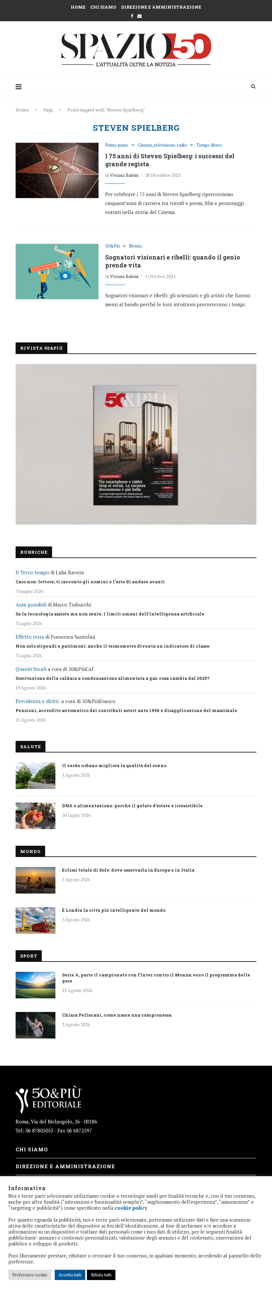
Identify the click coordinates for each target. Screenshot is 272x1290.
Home (78, 7)
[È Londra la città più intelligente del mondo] (35, 920)
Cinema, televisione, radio (162, 145)
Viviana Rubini (124, 175)
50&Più (112, 246)
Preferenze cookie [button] (29, 1275)
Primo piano (116, 145)
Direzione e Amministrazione (161, 7)
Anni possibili (31, 604)
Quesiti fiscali (31, 669)
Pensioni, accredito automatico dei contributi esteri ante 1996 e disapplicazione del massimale (126, 710)
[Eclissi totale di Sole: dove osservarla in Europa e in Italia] (35, 880)
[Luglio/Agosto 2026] (136, 444)
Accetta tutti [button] (70, 1275)
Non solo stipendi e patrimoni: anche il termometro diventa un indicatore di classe (113, 646)
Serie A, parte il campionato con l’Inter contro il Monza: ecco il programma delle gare (156, 978)
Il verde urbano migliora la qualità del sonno (114, 765)
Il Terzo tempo (32, 572)
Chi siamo (103, 7)
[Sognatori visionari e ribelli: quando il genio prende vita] (57, 271)
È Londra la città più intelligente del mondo (114, 910)
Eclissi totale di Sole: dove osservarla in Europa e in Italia (128, 870)
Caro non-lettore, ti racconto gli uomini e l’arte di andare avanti (90, 582)
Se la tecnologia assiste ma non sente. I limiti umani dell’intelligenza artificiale (110, 614)
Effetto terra (30, 636)
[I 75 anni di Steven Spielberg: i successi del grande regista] (57, 170)
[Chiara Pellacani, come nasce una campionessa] (35, 1025)
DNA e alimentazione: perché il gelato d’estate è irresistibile (132, 806)
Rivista (135, 246)
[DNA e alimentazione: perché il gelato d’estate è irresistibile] (35, 816)
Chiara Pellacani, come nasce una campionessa (116, 1015)
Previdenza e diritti (37, 701)
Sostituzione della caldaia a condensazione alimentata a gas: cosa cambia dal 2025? (113, 678)
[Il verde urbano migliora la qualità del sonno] (35, 775)
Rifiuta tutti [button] (101, 1275)
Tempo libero (209, 145)
